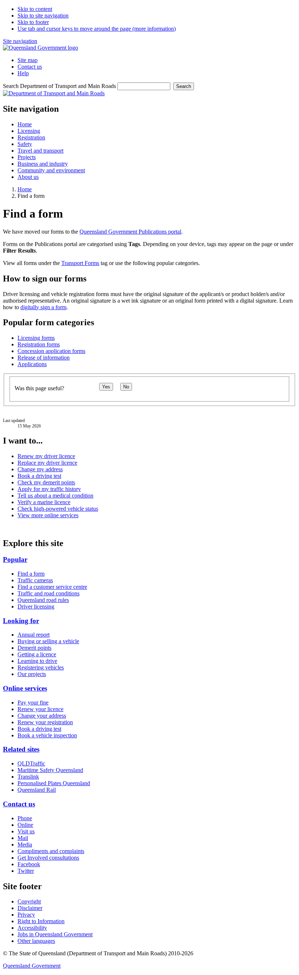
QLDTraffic (31, 763)
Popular (15, 559)
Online (25, 825)
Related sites (21, 749)
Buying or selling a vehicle (48, 641)
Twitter (26, 871)
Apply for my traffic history (49, 489)
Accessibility (32, 928)
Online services (25, 688)
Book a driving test (39, 476)
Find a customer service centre (52, 587)
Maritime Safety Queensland (50, 770)
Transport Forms (80, 263)
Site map (28, 60)
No (126, 386)
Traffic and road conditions (48, 593)
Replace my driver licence (47, 463)
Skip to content (35, 9)
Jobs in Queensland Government (55, 934)
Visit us (26, 831)
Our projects (32, 674)
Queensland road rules (43, 600)
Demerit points (34, 648)
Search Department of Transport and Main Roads (59, 86)
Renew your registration (45, 722)
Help (23, 73)
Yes (106, 386)
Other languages (36, 941)
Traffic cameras (35, 580)
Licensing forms (36, 338)
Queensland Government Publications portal (130, 232)
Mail (23, 838)
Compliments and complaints (51, 851)
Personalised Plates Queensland (54, 783)
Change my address (40, 469)
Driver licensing (36, 606)
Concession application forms (51, 351)
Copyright (29, 901)
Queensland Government (32, 966)
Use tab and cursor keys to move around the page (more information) (97, 29)
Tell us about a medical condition (55, 495)
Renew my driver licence (46, 456)
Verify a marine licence (44, 502)
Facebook (29, 864)
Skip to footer (33, 22)
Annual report (34, 635)
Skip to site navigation (43, 15)
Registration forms (39, 344)
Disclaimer (30, 908)
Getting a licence (37, 654)
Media (25, 844)
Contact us (30, 67)
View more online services (48, 515)
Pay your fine (33, 702)
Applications (32, 364)
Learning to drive (37, 661)
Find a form (31, 574)
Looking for (21, 621)
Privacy (26, 914)
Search (183, 86)
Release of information (44, 357)
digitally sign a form (43, 307)
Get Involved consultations (48, 858)
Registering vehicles (41, 667)
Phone (25, 818)
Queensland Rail (37, 790)
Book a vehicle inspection (47, 735)
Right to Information (41, 921)
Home (25, 189)
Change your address (42, 716)
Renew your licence (40, 709)
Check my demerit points (46, 482)
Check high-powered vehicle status (58, 509)
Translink (28, 777)
